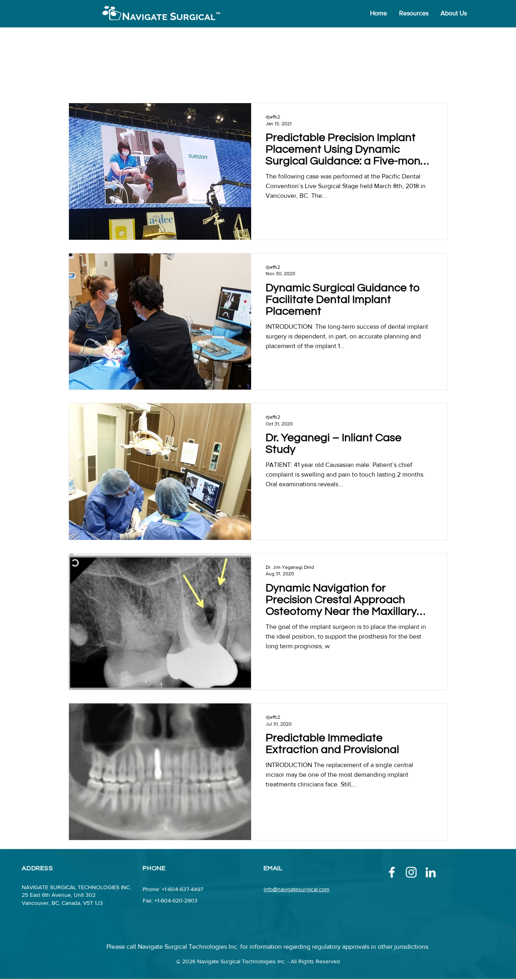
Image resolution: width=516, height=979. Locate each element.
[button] (414, 13)
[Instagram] (411, 872)
